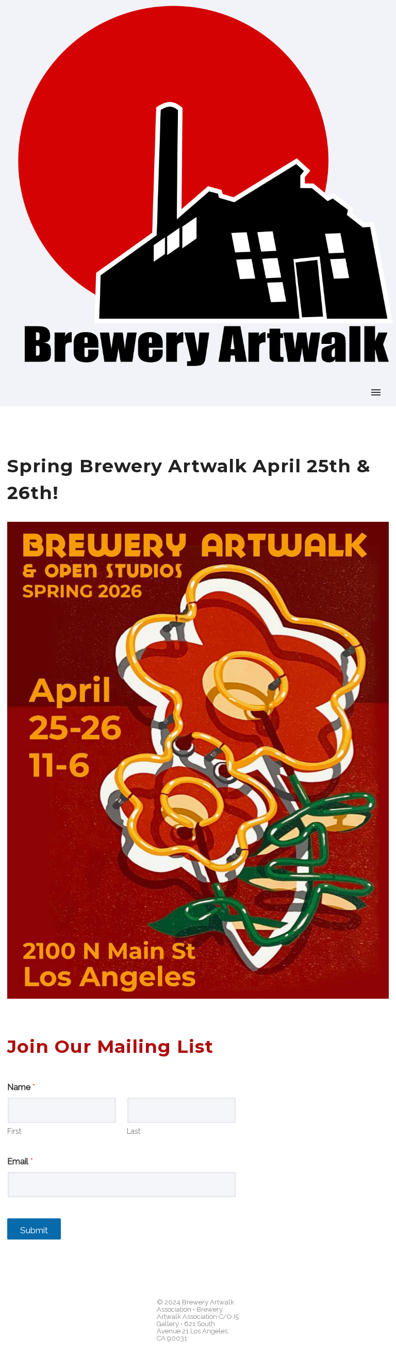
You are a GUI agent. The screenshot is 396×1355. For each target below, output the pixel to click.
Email (20, 1161)
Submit (34, 1230)
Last (133, 1131)
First (14, 1131)
